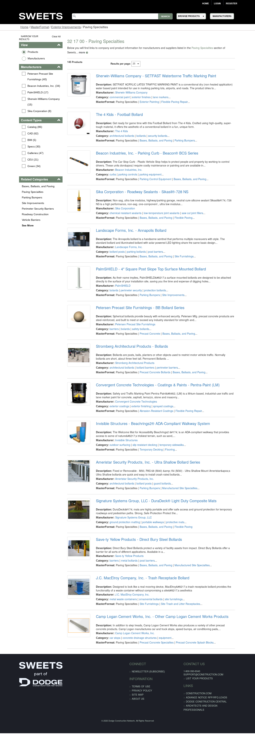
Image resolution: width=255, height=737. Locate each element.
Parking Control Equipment (150, 174)
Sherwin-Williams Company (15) (30, 95)
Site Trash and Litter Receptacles (175, 599)
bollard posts (111, 247)
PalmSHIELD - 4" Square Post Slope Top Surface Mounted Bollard (145, 264)
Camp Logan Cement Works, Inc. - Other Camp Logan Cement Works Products (157, 612)
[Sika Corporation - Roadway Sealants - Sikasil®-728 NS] (71, 198)
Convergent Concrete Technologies (131, 397)
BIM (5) (15, 136)
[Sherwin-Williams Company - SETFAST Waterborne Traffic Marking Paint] (71, 82)
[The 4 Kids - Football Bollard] (71, 121)
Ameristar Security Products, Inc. (129, 474)
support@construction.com (197, 670)
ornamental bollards (145, 594)
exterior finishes (136, 92)
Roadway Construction (18, 211)
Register (231, 3)
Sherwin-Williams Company (126, 88)
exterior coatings (114, 401)
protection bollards (150, 286)
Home (205, 3)
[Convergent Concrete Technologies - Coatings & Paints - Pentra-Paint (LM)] (71, 391)
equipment (159, 633)
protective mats (170, 517)
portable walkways (147, 517)
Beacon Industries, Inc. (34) (27, 82)
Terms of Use (141, 682)
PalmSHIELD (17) (21, 89)
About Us (138, 694)
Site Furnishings (178, 252)
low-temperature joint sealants (156, 208)
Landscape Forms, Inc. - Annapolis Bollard (126, 225)
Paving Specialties (16, 188)
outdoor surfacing (114, 440)
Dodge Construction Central (200, 697)
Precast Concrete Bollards (149, 368)
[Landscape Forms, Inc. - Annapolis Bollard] (71, 237)
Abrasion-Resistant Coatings (151, 406)
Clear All (46, 36)
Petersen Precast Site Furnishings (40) (31, 73)
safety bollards (135, 324)
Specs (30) (17, 143)
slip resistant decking (139, 440)
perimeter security (125, 286)
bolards (108, 286)
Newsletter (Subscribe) (148, 667)
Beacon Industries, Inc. (123, 165)
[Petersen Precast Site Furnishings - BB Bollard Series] (71, 314)
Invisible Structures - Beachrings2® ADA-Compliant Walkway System (148, 419)
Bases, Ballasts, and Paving (21, 183)
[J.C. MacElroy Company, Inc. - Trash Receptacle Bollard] (71, 584)
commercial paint (114, 92)
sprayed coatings (158, 401)
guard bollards (156, 479)
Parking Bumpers (15, 194)
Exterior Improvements (66, 27)
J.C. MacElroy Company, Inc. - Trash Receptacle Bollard (137, 573)
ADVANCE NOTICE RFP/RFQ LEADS (200, 693)
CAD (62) (16, 130)
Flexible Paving (178, 213)
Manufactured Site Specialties (174, 483)
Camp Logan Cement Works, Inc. (129, 628)
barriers (108, 324)
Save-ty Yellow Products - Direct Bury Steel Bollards (134, 534)
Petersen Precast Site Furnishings (130, 320)
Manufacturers (19, 55)
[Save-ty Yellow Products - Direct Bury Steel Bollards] (71, 546)
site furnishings (168, 594)
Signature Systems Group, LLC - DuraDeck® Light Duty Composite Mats (151, 496)
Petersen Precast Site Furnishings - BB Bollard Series (135, 303)
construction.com (192, 689)
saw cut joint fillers (187, 208)
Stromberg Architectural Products (129, 358)
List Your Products (193, 674)
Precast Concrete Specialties (151, 638)
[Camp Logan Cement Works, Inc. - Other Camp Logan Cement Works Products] (71, 623)
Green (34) (17, 163)
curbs (107, 170)
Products (16, 48)
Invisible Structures (121, 435)
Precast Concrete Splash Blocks (189, 638)
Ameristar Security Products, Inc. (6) (30, 111)
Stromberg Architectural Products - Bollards (127, 341)
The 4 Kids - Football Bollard (114, 110)
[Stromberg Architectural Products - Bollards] (71, 353)
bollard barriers (140, 363)
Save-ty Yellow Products (124, 551)
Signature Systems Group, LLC (128, 513)
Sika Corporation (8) (23, 102)
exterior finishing (135, 401)
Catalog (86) (18, 123)
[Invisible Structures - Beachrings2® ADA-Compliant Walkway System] (71, 430)
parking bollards (131, 247)
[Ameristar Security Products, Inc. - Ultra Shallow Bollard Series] (71, 469)
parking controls (122, 170)
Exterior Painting (144, 97)
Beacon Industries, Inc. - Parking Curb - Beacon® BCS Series (142, 148)
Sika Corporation (120, 204)
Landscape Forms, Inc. (123, 242)
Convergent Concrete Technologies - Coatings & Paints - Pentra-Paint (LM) (152, 380)
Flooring (164, 445)
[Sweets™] (40, 15)
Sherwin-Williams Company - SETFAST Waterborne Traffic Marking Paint (151, 71)
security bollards (152, 131)
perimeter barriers (161, 363)
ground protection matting (119, 517)
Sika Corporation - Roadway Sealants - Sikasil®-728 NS (137, 187)
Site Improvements (16, 199)
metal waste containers (117, 594)
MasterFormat (40, 27)
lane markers (155, 92)
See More (11, 222)
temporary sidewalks (166, 440)
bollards (135, 131)
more (230, 48)
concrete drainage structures (134, 633)
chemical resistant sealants (120, 208)
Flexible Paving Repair (169, 97)
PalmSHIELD (117, 281)
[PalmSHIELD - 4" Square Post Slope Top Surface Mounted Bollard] (71, 275)
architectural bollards (116, 131)
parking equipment (145, 170)
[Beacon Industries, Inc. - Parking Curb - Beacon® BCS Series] (71, 160)
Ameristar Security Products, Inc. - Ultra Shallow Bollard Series (143, 457)
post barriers (150, 247)
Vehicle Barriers (14, 216)
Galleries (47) (19, 150)
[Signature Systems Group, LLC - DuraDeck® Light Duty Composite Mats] (71, 507)
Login (217, 3)
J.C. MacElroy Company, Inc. (127, 590)
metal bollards (124, 556)
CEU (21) (16, 156)
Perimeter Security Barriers (21, 205)
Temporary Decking (145, 445)
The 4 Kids (116, 126)
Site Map (138, 690)
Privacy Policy (142, 686)
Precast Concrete (144, 329)
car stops (109, 633)
